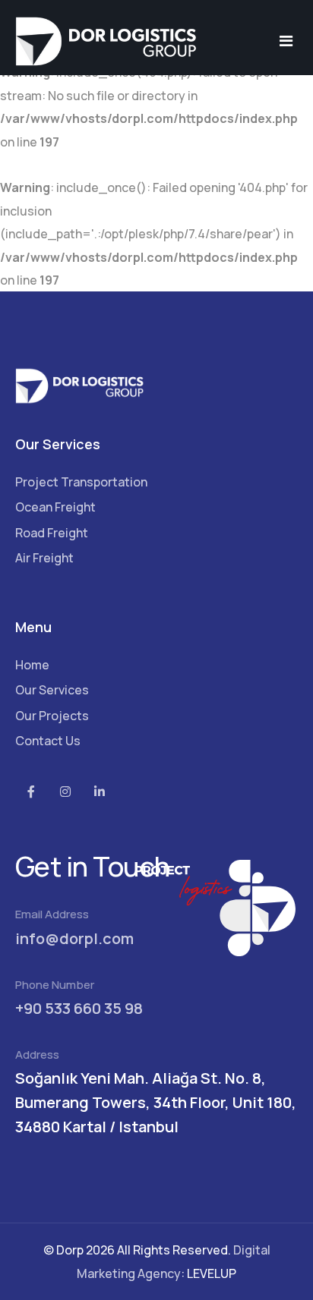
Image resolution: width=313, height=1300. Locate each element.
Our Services (52, 689)
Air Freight (44, 557)
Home (32, 664)
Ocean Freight (55, 507)
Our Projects (52, 715)
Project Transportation (81, 482)
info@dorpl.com (74, 938)
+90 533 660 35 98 (79, 1008)
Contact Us (48, 740)
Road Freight (51, 532)
